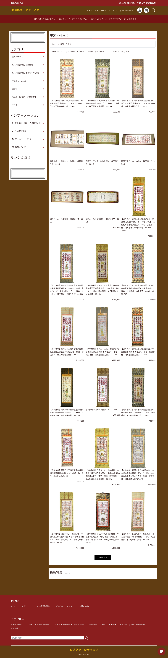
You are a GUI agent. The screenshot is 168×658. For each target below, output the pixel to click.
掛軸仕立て (57, 52)
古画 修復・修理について (100, 52)
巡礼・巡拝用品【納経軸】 (23, 65)
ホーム (89, 10)
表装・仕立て (17, 57)
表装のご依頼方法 (121, 52)
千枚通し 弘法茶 (19, 81)
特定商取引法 (44, 606)
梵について (112, 10)
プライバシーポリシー (65, 606)
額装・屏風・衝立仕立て (76, 52)
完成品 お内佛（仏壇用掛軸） (25, 97)
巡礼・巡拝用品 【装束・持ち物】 (26, 73)
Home (54, 44)
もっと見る (102, 557)
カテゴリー (99, 10)
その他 (14, 105)
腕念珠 (14, 89)
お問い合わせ (125, 10)
